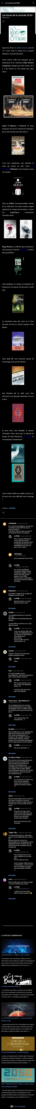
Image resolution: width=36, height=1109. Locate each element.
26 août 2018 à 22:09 (26, 757)
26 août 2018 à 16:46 (25, 715)
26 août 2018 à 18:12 (20, 729)
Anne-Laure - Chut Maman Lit (18, 701)
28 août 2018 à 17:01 (25, 808)
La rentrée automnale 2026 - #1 (11, 986)
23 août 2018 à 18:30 (21, 590)
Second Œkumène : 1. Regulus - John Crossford (15, 955)
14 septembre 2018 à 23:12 (22, 888)
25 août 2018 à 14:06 (25, 658)
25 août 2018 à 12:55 (19, 651)
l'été (3, 51)
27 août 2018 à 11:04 (25, 777)
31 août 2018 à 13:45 (20, 555)
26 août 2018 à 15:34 (14, 702)
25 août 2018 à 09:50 (25, 628)
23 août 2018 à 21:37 (19, 612)
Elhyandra (12, 591)
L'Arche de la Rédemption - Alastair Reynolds (15, 1052)
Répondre (12, 587)
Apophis (11, 729)
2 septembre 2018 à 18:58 (24, 832)
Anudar (11, 651)
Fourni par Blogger (19, 1106)
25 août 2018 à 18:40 (25, 680)
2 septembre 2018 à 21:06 (22, 852)
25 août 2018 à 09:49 (25, 598)
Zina (10, 671)
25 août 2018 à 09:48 (25, 536)
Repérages (12, 508)
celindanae (12, 523)
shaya (10, 796)
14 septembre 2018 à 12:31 (20, 879)
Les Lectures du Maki (12, 3)
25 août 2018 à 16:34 (17, 670)
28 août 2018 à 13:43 (18, 796)
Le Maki (17, 536)
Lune (10, 879)
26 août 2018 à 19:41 (25, 745)
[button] (3, 21)
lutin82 (10, 612)
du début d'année (21, 48)
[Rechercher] (33, 3)
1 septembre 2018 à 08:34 (22, 566)
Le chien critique (14, 757)
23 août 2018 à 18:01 (22, 523)
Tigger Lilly (12, 832)
